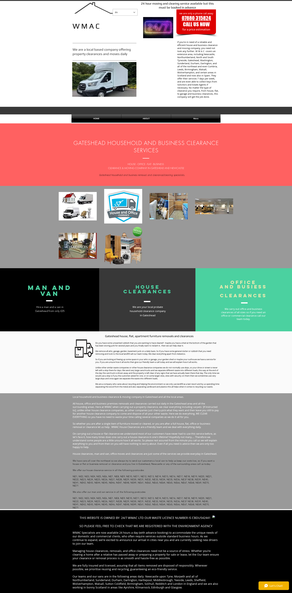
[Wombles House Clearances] (214, 517)
